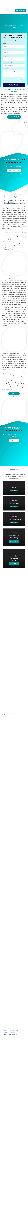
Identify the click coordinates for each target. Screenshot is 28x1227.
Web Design (14, 503)
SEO (14, 487)
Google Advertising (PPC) (14, 558)
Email (4, 56)
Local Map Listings (14, 519)
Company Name (7, 62)
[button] (7, 10)
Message (5, 69)
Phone (5, 50)
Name (4, 43)
